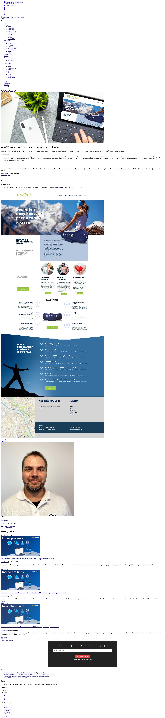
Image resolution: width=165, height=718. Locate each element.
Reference (7, 40)
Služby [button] (6, 25)
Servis (9, 26)
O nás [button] (5, 42)
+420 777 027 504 (7, 528)
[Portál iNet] (4, 91)
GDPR (9, 46)
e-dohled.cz (7, 707)
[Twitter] (5, 9)
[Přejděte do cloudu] (10, 91)
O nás (5, 82)
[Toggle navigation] (1, 20)
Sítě (9, 71)
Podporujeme (7, 54)
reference (6, 154)
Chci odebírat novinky (82, 656)
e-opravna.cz (7, 706)
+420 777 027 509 (11, 5)
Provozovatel (11, 59)
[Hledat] (5, 14)
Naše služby (7, 63)
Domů (6, 23)
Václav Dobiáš (4, 520)
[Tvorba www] (8, 91)
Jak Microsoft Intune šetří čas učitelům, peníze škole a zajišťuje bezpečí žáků (25, 673)
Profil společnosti (12, 48)
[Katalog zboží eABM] (6, 91)
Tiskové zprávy (12, 60)
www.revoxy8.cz (5, 175)
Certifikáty (10, 45)
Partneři (10, 51)
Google (10, 37)
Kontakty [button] (6, 57)
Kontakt (6, 85)
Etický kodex (11, 43)
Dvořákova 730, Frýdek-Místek (14, 2)
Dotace (9, 53)
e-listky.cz (7, 710)
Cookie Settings (8, 713)
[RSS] (4, 12)
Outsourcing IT (12, 31)
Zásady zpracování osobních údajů (82, 659)
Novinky (6, 56)
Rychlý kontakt (5, 716)
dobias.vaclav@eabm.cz (9, 526)
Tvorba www (11, 28)
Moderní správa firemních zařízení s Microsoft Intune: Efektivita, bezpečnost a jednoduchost (29, 674)
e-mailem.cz (7, 709)
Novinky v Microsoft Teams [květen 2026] (15, 677)
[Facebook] (4, 8)
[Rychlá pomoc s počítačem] (2, 91)
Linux (9, 36)
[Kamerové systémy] (15, 91)
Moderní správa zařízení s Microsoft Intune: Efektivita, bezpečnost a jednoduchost (26, 676)
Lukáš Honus (4, 562)
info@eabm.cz (10, 3)
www (2, 154)
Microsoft (10, 34)
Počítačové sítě (12, 32)
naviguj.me (7, 712)
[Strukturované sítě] (14, 91)
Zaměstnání (11, 49)
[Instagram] (4, 11)
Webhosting (11, 29)
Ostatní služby (11, 39)
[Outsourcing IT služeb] (12, 91)
